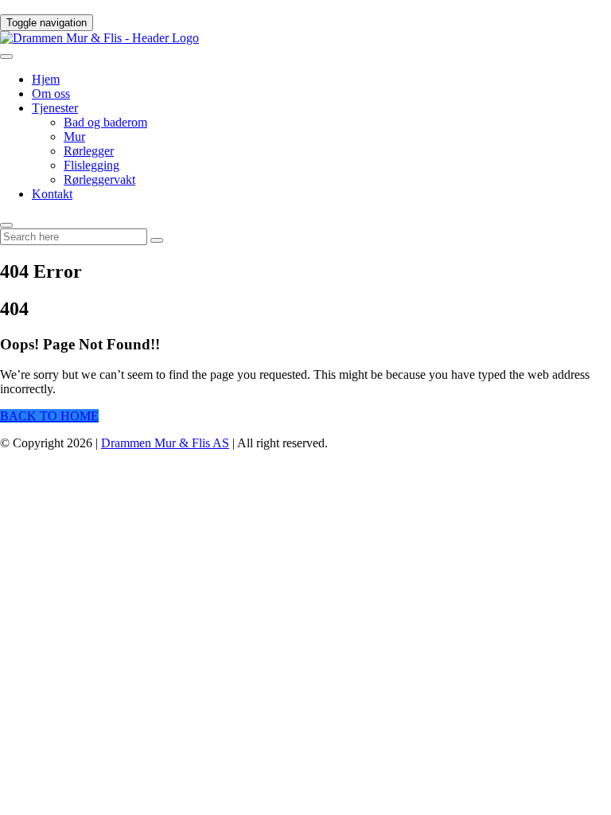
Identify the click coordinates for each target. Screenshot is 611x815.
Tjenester (55, 108)
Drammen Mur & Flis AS (165, 443)
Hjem (46, 79)
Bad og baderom (105, 122)
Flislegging (91, 165)
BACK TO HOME (49, 416)
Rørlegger (89, 151)
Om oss (51, 93)
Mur (74, 136)
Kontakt (52, 194)
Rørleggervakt (99, 179)
